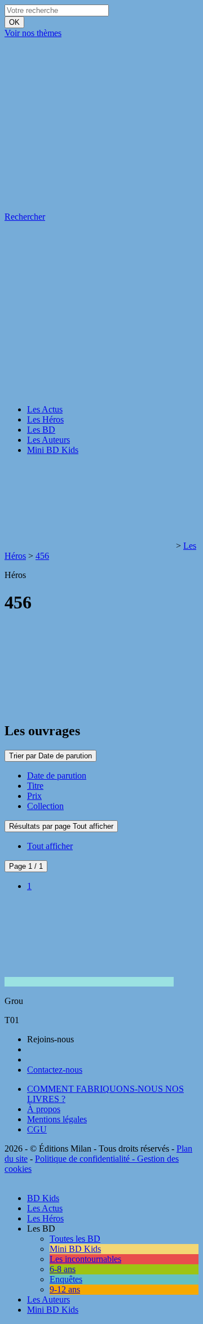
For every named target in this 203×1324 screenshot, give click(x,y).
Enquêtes (66, 1279)
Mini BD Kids (52, 450)
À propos (43, 1109)
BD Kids (43, 1198)
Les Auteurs (48, 440)
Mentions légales (57, 1119)
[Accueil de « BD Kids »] (89, 120)
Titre (35, 785)
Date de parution (56, 775)
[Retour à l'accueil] (89, 545)
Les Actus (45, 409)
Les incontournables (85, 1259)
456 (42, 556)
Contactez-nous (54, 1069)
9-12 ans (65, 1289)
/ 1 (26, 866)
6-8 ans (63, 1269)
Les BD (41, 429)
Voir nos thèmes (33, 33)
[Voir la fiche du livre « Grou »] (89, 982)
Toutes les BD (75, 1238)
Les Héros (45, 419)
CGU (37, 1129)
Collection (45, 806)
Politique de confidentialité (82, 1158)
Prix (34, 796)
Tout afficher (50, 846)
